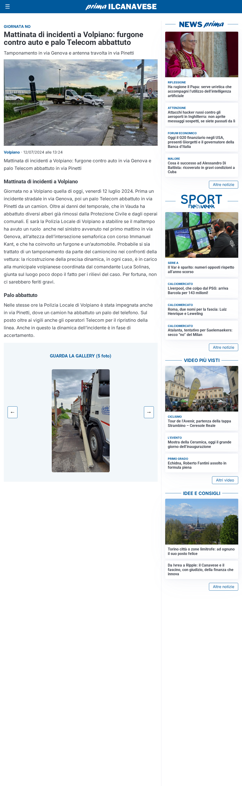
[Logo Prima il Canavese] (121, 6)
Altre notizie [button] (223, 184)
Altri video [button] (225, 480)
